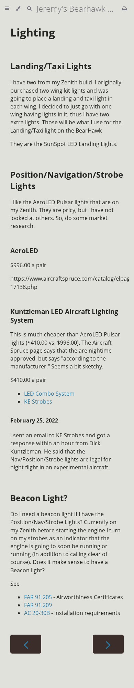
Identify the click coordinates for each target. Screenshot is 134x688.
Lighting (32, 32)
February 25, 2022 (34, 420)
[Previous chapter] (25, 644)
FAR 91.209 (38, 605)
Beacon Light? (38, 497)
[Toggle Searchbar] (29, 8)
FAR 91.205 (38, 597)
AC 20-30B (37, 613)
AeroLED (24, 250)
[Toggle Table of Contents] (7, 8)
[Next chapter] (108, 644)
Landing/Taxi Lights (50, 66)
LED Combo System (49, 393)
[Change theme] (18, 8)
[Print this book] (124, 8)
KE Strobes (38, 401)
